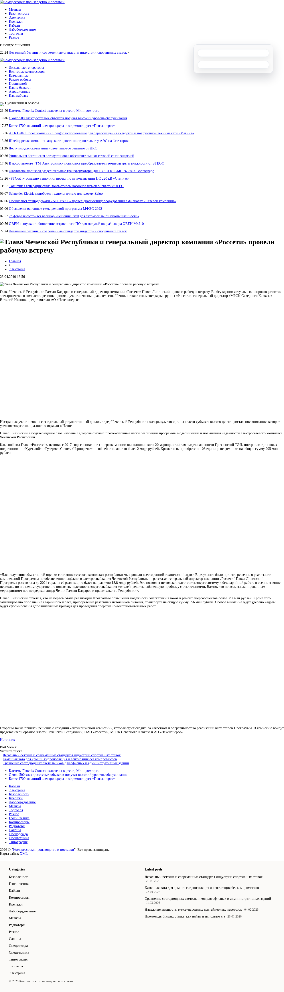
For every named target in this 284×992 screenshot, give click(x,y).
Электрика (17, 17)
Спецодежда (18, 834)
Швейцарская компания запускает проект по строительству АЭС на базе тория (68, 141)
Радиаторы (17, 826)
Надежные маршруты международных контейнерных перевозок (193, 909)
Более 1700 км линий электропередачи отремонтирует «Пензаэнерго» (62, 125)
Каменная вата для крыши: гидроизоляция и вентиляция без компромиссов (60, 759)
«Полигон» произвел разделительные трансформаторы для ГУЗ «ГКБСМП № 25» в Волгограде (81, 171)
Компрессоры (19, 822)
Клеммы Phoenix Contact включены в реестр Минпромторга (54, 110)
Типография (18, 842)
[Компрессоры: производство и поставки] (32, 2)
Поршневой (18, 83)
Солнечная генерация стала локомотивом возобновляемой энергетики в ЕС (66, 186)
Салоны (15, 830)
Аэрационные (19, 91)
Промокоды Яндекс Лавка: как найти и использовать (185, 916)
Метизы (15, 9)
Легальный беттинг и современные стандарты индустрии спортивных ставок (68, 52)
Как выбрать (18, 95)
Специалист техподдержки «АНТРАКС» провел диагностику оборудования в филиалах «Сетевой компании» (92, 201)
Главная (15, 261)
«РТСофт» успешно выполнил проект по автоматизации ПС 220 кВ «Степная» (69, 178)
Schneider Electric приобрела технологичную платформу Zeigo (56, 193)
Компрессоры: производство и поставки (43, 849)
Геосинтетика (19, 818)
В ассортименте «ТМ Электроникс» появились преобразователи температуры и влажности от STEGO (86, 163)
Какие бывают (20, 87)
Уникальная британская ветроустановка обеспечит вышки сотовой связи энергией (71, 156)
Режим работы (20, 79)
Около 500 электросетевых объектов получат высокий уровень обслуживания (68, 118)
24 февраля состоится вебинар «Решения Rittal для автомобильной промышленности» (74, 216)
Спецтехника (19, 838)
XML (24, 853)
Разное (14, 37)
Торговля (16, 33)
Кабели (14, 25)
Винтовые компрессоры (27, 71)
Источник (7, 739)
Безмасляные (18, 75)
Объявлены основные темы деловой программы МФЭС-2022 (55, 208)
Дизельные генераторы (26, 67)
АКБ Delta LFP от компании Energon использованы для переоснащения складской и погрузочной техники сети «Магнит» (101, 133)
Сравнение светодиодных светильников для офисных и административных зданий (66, 763)
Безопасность (19, 13)
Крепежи (16, 21)
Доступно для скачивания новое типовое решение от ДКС (53, 148)
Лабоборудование (22, 29)
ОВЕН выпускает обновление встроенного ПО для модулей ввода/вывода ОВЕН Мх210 (76, 223)
